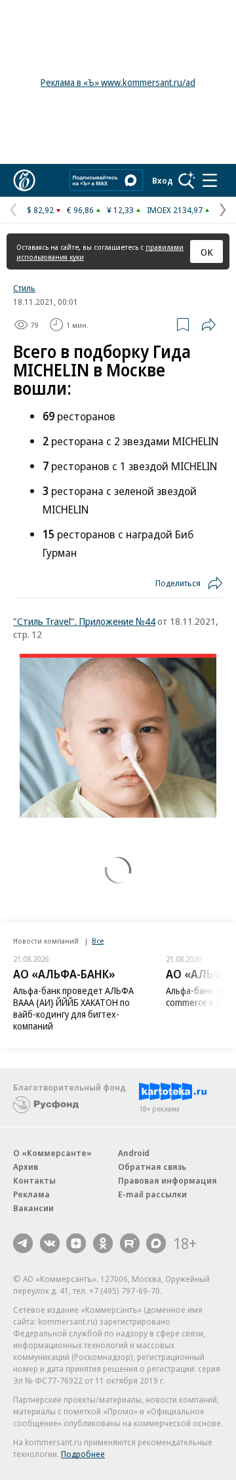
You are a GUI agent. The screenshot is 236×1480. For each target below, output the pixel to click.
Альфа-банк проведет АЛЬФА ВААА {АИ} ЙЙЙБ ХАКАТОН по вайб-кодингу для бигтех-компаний (73, 1008)
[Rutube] (130, 1243)
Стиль (24, 288)
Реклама (31, 1194)
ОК (207, 251)
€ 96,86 (80, 210)
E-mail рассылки (152, 1194)
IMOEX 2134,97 (175, 210)
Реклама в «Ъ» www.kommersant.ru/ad (118, 82)
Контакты (34, 1180)
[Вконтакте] (50, 1243)
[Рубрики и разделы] (210, 180)
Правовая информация (167, 1180)
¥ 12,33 (120, 210)
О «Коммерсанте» (52, 1153)
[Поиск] (187, 180)
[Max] (156, 1243)
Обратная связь (152, 1166)
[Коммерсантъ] (24, 180)
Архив (25, 1166)
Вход (162, 180)
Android (133, 1153)
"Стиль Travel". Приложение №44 (84, 621)
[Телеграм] (23, 1243)
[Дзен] (76, 1243)
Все (98, 941)
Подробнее (83, 1454)
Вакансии (33, 1208)
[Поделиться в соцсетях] (208, 324)
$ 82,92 (40, 210)
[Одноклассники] (103, 1243)
